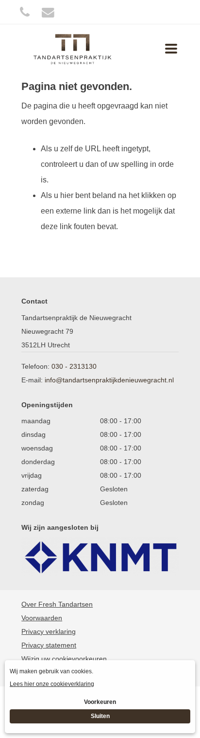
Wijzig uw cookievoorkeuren (64, 659)
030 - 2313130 (74, 366)
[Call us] (25, 12)
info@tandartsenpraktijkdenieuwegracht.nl (109, 380)
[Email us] (48, 12)
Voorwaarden (41, 618)
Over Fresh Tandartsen (57, 604)
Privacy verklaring (48, 631)
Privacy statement (48, 645)
